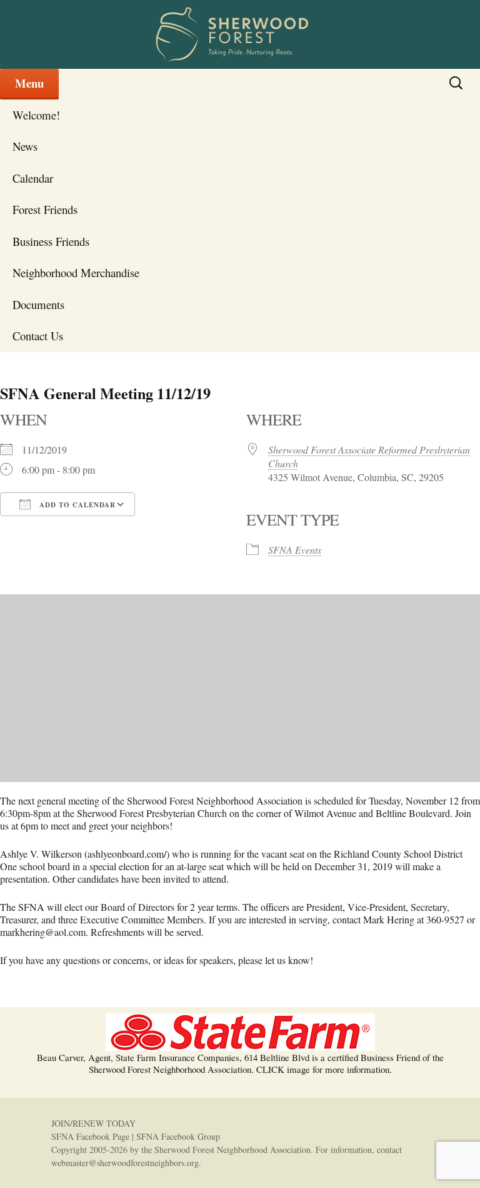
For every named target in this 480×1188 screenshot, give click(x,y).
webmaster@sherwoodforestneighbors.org (125, 1163)
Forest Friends (45, 209)
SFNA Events (294, 549)
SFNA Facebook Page (90, 1136)
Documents (38, 304)
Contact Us (37, 335)
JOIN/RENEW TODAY (93, 1123)
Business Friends (50, 241)
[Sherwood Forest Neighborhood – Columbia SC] (240, 34)
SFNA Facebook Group (178, 1136)
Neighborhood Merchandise (75, 272)
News (25, 146)
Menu (29, 82)
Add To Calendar (76, 505)
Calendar (32, 178)
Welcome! (36, 115)
